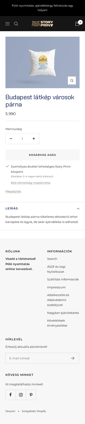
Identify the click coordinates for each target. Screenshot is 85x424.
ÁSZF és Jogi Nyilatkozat (56, 269)
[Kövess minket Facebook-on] (10, 395)
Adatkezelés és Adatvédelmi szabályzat (58, 300)
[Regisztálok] (73, 358)
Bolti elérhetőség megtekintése (31, 182)
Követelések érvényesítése (57, 323)
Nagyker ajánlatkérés (63, 313)
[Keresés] (16, 24)
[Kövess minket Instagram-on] (21, 395)
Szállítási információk (63, 279)
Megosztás (13, 191)
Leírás (11, 208)
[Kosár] (77, 24)
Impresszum (56, 287)
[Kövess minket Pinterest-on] (31, 395)
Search (52, 259)
